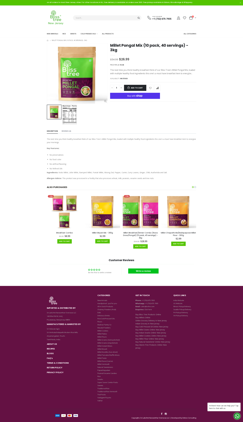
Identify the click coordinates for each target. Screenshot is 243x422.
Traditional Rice (103, 388)
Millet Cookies (102, 331)
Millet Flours (102, 337)
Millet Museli (102, 349)
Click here (148, 309)
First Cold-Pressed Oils (106, 318)
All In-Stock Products (105, 306)
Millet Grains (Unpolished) (107, 343)
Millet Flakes (102, 334)
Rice (99, 376)
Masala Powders (103, 328)
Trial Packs (101, 394)
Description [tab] (52, 131)
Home (48, 40)
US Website (177, 303)
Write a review (143, 271)
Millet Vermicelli (103, 364)
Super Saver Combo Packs (107, 382)
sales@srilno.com (147, 306)
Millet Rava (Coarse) (105, 361)
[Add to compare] (157, 88)
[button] (193, 187)
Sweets (100, 385)
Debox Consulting (189, 418)
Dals (99, 312)
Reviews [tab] (66, 131)
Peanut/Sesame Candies (107, 373)
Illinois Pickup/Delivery (182, 306)
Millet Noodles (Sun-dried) (107, 352)
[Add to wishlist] (150, 88)
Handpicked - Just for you (107, 303)
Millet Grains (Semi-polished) (108, 340)
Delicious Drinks (103, 315)
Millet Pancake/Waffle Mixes (108, 355)
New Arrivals (102, 300)
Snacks (100, 379)
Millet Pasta (101, 358)
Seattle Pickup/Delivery (182, 309)
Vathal (99, 400)
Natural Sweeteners (105, 367)
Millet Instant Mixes (104, 346)
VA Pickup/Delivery (180, 315)
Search (138, 17)
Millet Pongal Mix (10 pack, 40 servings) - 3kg (149, 48)
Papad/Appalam (103, 370)
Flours (99, 321)
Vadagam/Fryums (104, 397)
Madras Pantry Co (104, 325)
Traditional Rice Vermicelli (107, 391)
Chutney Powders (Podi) (106, 309)
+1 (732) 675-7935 (148, 300)
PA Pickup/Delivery (180, 312)
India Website (178, 300)
